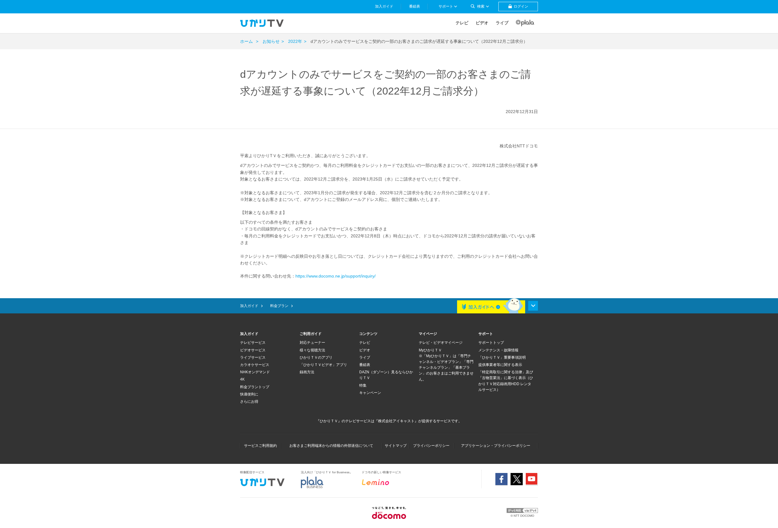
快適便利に (249, 394)
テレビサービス (253, 342)
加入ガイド (249, 306)
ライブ (502, 22)
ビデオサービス (253, 350)
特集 (363, 385)
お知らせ (271, 41)
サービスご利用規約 (260, 445)
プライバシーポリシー (431, 445)
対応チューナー (312, 342)
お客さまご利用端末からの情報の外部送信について (331, 445)
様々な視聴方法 (312, 350)
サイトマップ (396, 445)
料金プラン (279, 306)
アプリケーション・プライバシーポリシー (495, 445)
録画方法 (307, 372)
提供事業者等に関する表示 (500, 365)
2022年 (295, 41)
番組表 (364, 365)
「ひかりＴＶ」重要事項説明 (502, 357)
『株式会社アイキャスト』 (396, 421)
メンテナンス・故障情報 (498, 350)
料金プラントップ (254, 387)
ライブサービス (253, 357)
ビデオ (482, 22)
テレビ (462, 22)
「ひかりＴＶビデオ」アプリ (323, 365)
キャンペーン (370, 393)
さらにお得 (249, 401)
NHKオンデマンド (255, 372)
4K (242, 379)
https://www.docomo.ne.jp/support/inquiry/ (335, 276)
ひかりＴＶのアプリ (316, 357)
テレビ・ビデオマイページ (441, 342)
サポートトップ (491, 342)
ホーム (246, 41)
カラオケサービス (254, 365)
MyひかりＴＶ (430, 350)
